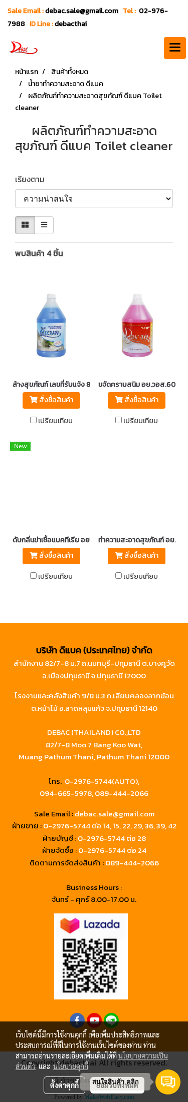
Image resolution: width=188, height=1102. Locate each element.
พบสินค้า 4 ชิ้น (39, 253)
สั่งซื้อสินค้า (55, 400)
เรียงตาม (33, 179)
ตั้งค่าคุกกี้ (64, 1084)
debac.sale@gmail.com (114, 813)
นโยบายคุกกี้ (70, 1065)
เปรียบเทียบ (55, 421)
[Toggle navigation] (175, 48)
